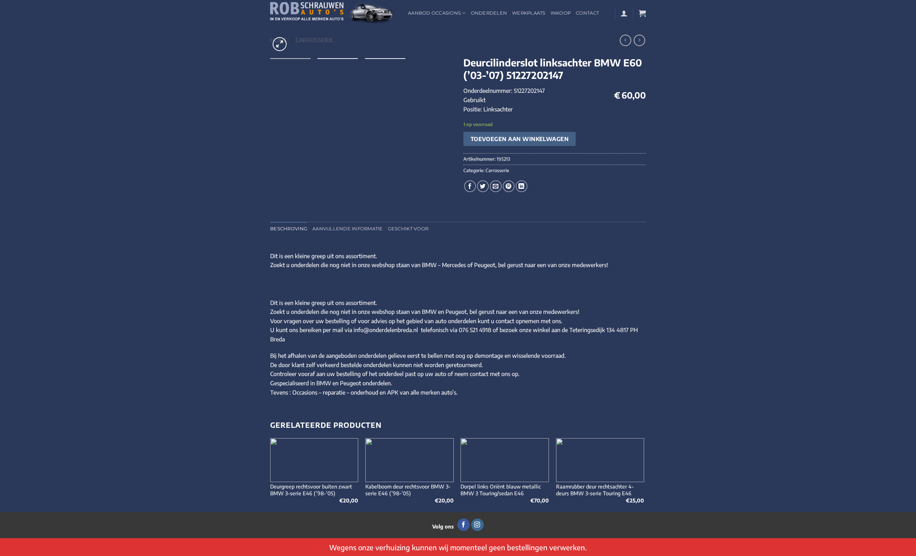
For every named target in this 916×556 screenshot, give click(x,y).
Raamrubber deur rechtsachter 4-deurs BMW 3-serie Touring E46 (595, 489)
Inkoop (561, 13)
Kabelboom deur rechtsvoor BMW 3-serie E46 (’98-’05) (407, 489)
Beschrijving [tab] (288, 228)
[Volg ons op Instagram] (477, 525)
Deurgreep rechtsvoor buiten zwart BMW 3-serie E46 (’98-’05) (311, 489)
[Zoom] (280, 44)
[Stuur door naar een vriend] (496, 186)
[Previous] (270, 474)
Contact (587, 13)
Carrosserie (314, 40)
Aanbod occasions (434, 13)
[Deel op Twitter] (483, 186)
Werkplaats (529, 13)
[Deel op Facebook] (470, 186)
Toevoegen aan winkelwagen (520, 138)
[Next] (643, 474)
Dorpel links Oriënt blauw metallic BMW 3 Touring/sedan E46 (501, 489)
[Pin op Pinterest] (509, 186)
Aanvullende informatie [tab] (347, 228)
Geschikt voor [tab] (408, 228)
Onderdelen (489, 13)
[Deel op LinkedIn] (521, 186)
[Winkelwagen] (642, 13)
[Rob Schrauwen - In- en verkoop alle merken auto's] (333, 13)
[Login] (624, 13)
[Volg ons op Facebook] (463, 525)
